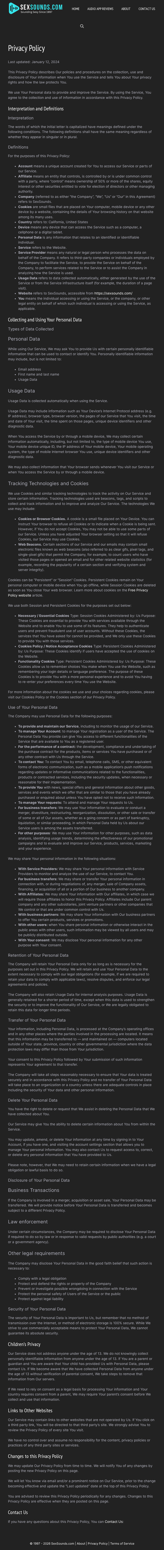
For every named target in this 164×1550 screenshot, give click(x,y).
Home (75, 8)
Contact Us (147, 8)
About (126, 8)
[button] (82, 26)
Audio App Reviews (100, 8)
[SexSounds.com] (36, 9)
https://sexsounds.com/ (113, 293)
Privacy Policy (98, 1543)
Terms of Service (122, 1543)
